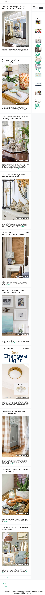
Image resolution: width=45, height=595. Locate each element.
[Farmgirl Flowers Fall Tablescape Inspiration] (38, 93)
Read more (4, 54)
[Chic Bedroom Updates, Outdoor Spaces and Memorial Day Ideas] (38, 31)
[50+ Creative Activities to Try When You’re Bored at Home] (38, 75)
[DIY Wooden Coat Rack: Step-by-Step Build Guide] (38, 41)
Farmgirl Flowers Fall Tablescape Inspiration (38, 97)
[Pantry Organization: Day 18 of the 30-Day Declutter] (38, 22)
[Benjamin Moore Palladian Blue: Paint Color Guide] (38, 66)
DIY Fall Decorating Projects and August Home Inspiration (13, 175)
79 (5, 577)
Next (8, 577)
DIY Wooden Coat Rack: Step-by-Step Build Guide (38, 45)
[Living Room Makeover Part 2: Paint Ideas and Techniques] (38, 49)
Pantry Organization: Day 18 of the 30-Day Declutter (38, 26)
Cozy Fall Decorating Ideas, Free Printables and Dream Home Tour (14, 7)
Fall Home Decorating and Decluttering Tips (11, 61)
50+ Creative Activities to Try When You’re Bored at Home (38, 79)
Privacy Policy (4, 586)
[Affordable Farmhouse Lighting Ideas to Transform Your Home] (38, 101)
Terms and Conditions (6, 587)
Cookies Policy (4, 584)
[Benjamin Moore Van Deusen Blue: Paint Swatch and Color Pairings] (38, 84)
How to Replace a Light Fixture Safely (15, 348)
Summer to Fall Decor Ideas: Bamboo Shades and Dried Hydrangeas (15, 233)
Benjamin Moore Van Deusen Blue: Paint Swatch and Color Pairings (38, 89)
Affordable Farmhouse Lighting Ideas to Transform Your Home (38, 106)
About (3, 581)
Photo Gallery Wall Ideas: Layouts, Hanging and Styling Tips (14, 291)
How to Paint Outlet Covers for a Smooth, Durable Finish (13, 412)
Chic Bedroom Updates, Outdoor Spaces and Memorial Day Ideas (38, 36)
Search (34, 6)
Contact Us (4, 583)
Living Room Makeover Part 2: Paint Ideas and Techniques (38, 54)
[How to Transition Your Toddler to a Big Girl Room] (38, 58)
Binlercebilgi (5, 1)
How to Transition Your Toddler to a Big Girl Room (38, 62)
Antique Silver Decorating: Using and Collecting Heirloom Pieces (15, 118)
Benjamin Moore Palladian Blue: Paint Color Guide (38, 70)
